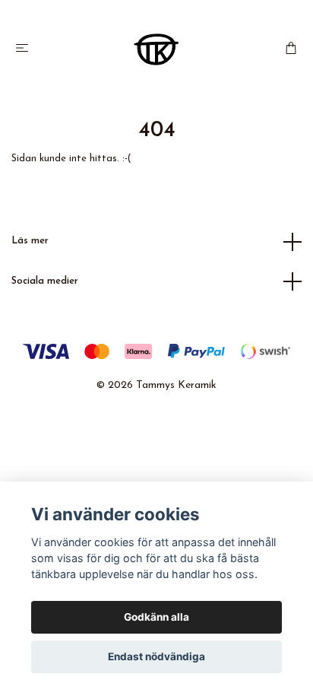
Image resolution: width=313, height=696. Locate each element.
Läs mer (30, 241)
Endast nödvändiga (156, 656)
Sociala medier (44, 281)
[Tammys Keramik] (156, 49)
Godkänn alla (156, 617)
